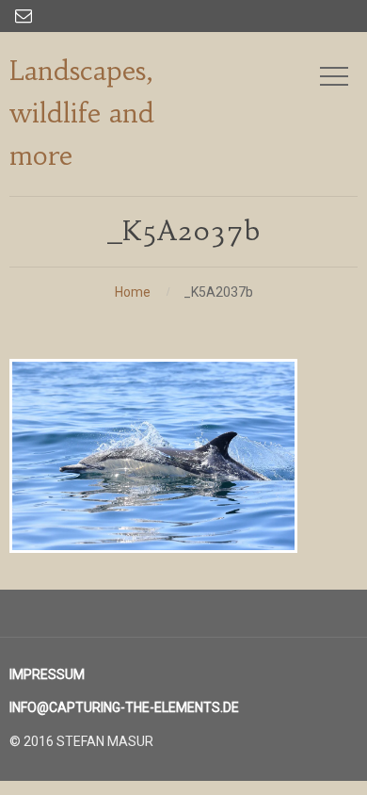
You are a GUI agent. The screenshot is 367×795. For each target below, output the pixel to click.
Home (133, 292)
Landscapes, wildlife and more (81, 113)
